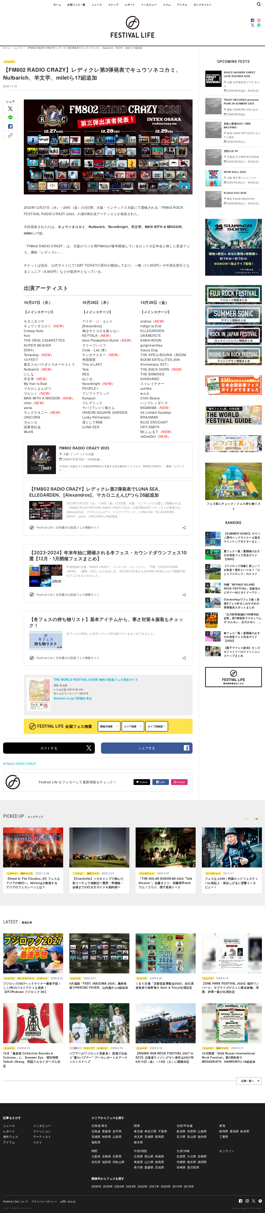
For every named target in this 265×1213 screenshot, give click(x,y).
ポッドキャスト (203, 4)
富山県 (191, 1136)
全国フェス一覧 (76, 4)
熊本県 (191, 1162)
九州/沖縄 (183, 1151)
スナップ (113, 4)
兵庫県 (117, 1156)
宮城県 (96, 1136)
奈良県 (96, 1162)
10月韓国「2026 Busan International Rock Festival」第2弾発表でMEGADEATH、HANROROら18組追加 (228, 1057)
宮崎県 (202, 1156)
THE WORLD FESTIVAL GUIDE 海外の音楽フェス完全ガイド (96, 679)
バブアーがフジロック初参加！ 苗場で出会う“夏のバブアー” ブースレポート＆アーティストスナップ (98, 1057)
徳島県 (159, 1162)
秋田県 (106, 1136)
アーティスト (42, 1136)
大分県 (191, 1156)
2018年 (189, 1186)
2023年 (131, 1186)
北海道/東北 (99, 1125)
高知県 (159, 1167)
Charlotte (256, 1208)
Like (162, 782)
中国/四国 (140, 1151)
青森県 (106, 1131)
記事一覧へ (247, 1081)
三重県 (223, 1136)
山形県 (117, 1136)
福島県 (96, 1142)
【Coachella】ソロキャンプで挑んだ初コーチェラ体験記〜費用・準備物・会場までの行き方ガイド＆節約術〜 (97, 882)
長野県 (191, 1131)
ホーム (57, 4)
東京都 (138, 1131)
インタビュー (149, 4)
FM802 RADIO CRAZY (20, 764)
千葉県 (162, 1131)
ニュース (97, 4)
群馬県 (159, 1136)
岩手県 (117, 1131)
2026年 (96, 1186)
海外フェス (27, 873)
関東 (137, 1125)
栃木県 (138, 1142)
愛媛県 (149, 1167)
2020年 (166, 1186)
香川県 (138, 1167)
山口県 (149, 1162)
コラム (167, 4)
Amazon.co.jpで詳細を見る (73, 698)
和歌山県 (119, 1162)
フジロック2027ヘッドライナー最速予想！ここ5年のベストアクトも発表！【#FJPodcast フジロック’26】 (32, 987)
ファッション (42, 1131)
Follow (143, 782)
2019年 (177, 1186)
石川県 (181, 1136)
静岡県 (223, 1131)
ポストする (48, 748)
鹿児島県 (193, 1167)
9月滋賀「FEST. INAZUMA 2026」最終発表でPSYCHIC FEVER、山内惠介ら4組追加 (98, 985)
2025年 (108, 1186)
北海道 (96, 1131)
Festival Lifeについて (15, 1201)
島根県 (159, 1156)
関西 (95, 1151)
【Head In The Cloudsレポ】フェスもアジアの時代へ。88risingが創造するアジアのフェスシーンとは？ (33, 882)
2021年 (154, 1186)
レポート (130, 4)
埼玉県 (138, 1136)
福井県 (202, 1136)
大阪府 (96, 1156)
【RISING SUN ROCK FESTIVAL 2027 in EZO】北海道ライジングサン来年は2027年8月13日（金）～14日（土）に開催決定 (165, 1057)
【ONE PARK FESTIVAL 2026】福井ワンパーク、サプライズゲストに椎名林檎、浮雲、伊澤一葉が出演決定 (230, 987)
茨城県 (149, 1136)
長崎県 (181, 1167)
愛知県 (234, 1131)
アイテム (182, 4)
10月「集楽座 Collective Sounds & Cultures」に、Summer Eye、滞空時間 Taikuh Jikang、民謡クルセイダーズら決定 (31, 1059)
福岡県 (202, 1162)
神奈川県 (151, 1131)
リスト (37, 1142)
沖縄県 (181, 1162)
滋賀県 (106, 1162)
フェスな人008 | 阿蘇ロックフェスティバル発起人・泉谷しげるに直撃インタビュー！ (231, 882)
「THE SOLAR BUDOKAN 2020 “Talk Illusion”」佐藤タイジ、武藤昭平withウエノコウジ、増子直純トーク (165, 882)
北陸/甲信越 (185, 1125)
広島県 (138, 1156)
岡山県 (149, 1156)
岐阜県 (244, 1131)
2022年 (143, 1186)
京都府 (106, 1156)
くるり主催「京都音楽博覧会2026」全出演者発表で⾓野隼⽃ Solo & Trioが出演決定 (165, 985)
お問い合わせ (68, 1201)
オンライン (226, 1151)
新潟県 (181, 1131)
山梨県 (202, 1131)
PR (75, 1048)
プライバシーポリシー (44, 1201)
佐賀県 (181, 1156)
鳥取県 (138, 1162)
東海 (222, 1125)
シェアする (146, 748)
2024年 (119, 1186)
